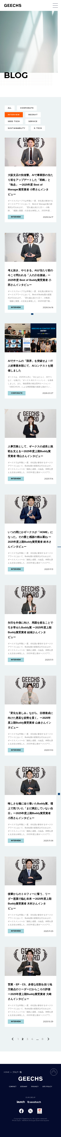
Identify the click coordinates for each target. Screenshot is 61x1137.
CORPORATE (27, 108)
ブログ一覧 (17, 1072)
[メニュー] (55, 5)
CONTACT (12, 1087)
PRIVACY (34, 1087)
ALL (9, 108)
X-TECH (38, 128)
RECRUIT (33, 115)
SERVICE (32, 121)
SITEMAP (23, 1087)
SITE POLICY (47, 1087)
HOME (7, 1072)
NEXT (48, 1039)
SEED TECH (14, 121)
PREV (13, 1039)
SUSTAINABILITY (16, 128)
